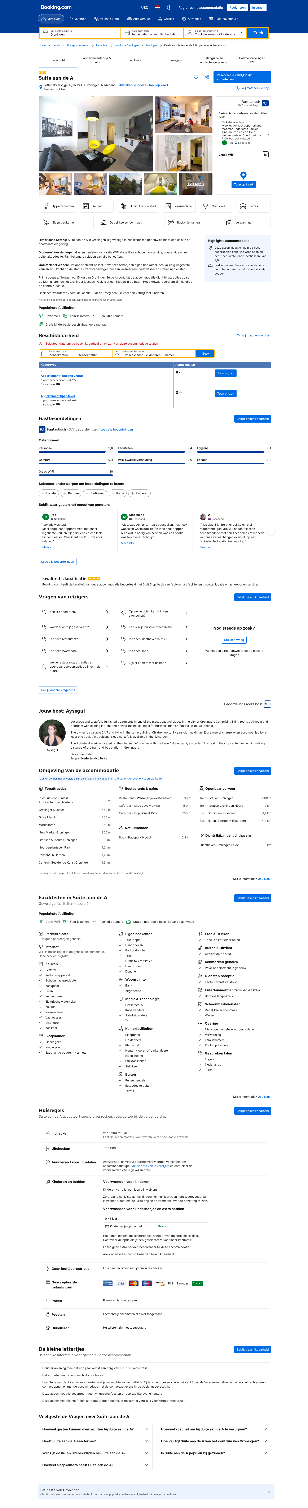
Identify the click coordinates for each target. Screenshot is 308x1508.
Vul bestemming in (61, 30)
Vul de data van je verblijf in (150, 1166)
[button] (243, 179)
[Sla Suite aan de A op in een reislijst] (196, 77)
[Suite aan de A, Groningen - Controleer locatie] (41, 87)
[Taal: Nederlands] (158, 8)
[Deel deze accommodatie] (207, 77)
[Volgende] (268, 134)
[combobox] (80, 34)
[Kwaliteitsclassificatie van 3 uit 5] (42, 72)
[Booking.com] (56, 7)
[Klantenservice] (169, 8)
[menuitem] (51, 18)
